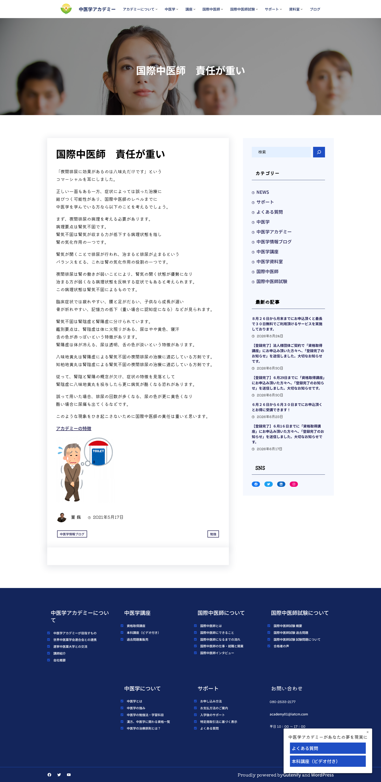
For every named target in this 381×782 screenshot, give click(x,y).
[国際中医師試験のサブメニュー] (257, 9)
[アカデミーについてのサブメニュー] (156, 9)
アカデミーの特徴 (73, 428)
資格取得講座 (136, 625)
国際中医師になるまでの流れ (220, 639)
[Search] (319, 152)
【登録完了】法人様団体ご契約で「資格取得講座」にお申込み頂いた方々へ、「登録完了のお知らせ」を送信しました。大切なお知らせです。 (288, 353)
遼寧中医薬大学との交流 (70, 646)
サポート (272, 9)
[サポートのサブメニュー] (281, 9)
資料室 (294, 9)
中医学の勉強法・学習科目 (145, 715)
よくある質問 (269, 212)
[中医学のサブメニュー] (177, 9)
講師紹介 (59, 653)
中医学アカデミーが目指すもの (75, 633)
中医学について (142, 688)
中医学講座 (267, 251)
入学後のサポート (212, 715)
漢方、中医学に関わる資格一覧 (148, 721)
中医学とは (134, 701)
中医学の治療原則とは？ (144, 728)
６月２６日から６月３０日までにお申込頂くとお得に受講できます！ (287, 407)
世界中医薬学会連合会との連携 (75, 639)
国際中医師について (221, 612)
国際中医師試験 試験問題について (297, 639)
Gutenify (292, 774)
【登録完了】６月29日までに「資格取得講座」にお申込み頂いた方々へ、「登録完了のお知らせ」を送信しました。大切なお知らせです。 (288, 383)
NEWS (262, 192)
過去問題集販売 (137, 639)
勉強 (213, 534)
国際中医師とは (211, 625)
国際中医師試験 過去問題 (291, 632)
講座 (188, 9)
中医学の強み (136, 708)
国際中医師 (211, 9)
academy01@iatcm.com (289, 714)
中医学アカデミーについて (80, 616)
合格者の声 (281, 646)
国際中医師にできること (217, 632)
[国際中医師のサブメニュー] (222, 9)
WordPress (322, 774)
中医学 (170, 9)
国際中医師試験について (300, 612)
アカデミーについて (139, 9)
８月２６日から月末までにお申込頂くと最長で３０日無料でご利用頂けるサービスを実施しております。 (287, 324)
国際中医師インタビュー (217, 653)
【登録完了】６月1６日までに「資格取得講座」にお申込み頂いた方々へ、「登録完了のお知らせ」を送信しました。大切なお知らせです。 (288, 433)
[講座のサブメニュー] (194, 9)
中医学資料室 (269, 261)
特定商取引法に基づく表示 (218, 721)
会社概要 (59, 660)
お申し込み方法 (211, 701)
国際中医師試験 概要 (288, 625)
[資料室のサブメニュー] (302, 9)
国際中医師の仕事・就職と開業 (221, 646)
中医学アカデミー (97, 9)
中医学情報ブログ (72, 534)
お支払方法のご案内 (214, 708)
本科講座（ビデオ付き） (144, 632)
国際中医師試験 (242, 9)
